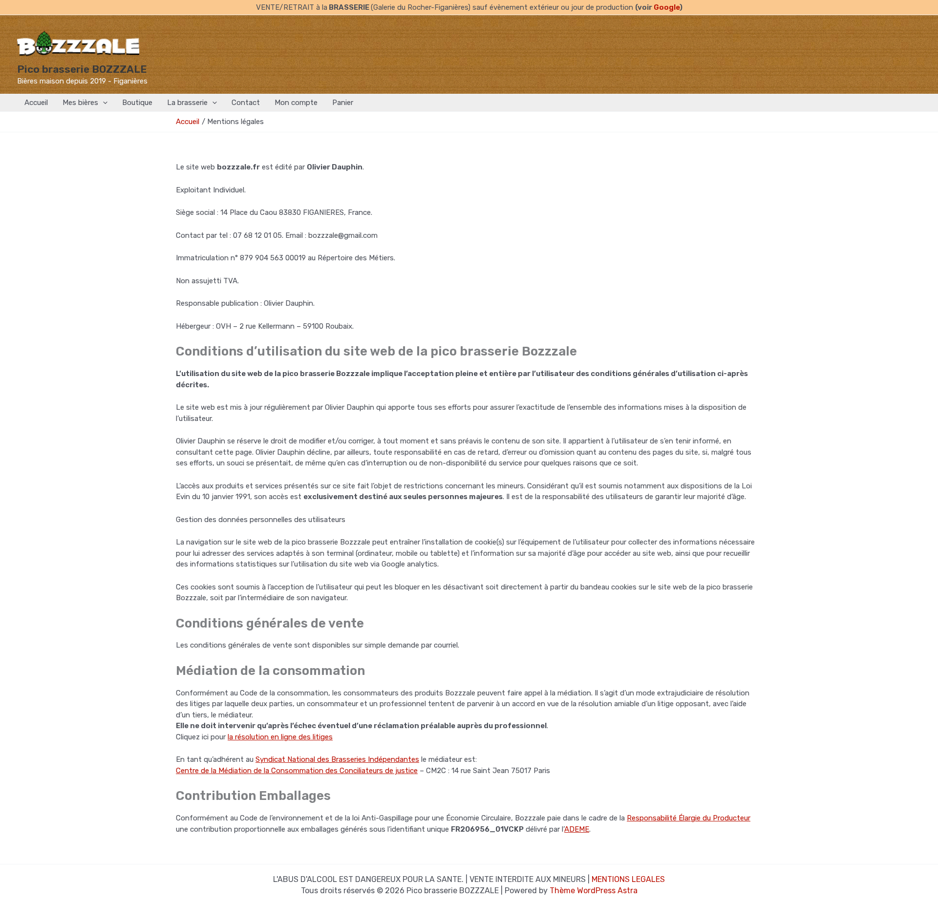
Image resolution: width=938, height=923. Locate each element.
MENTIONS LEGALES (628, 879)
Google (667, 7)
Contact (246, 102)
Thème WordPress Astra (594, 890)
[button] (102, 102)
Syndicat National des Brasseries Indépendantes (337, 759)
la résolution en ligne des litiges (280, 737)
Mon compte (296, 102)
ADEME (576, 829)
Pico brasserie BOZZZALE (82, 69)
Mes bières (80, 102)
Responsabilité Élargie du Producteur (688, 818)
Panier (342, 102)
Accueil (36, 102)
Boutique (137, 102)
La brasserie (187, 102)
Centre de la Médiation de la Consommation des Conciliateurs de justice (297, 770)
